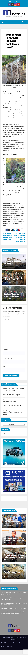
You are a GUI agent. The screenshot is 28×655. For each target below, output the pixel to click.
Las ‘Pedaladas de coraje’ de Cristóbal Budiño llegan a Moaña (14, 523)
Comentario (6, 319)
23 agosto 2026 (9, 525)
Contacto (9, 642)
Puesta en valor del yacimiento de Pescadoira (12, 574)
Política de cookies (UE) (6, 646)
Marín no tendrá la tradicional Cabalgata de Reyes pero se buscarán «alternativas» (19, 237)
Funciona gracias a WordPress (9, 637)
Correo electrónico (8, 358)
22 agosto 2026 (9, 576)
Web (4, 366)
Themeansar (14, 639)
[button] (22, 22)
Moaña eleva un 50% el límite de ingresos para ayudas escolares (14, 540)
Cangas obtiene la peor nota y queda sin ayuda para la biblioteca (14, 557)
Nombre (5, 349)
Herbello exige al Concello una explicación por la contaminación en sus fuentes (13, 412)
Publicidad (3, 642)
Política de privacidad (16, 642)
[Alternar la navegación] (25, 22)
